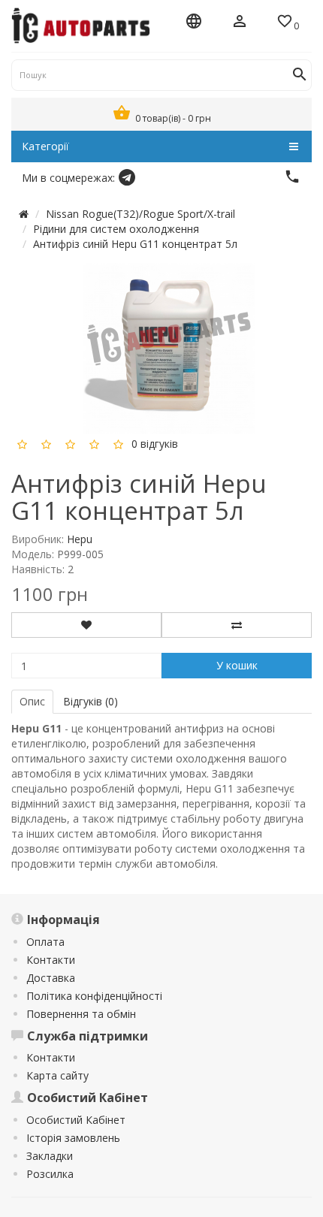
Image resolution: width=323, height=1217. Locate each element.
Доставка (50, 978)
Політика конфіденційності (94, 996)
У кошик (237, 665)
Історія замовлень (73, 1138)
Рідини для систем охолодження (116, 229)
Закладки (49, 1156)
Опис (32, 701)
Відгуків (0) (90, 701)
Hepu (79, 539)
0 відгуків (154, 443)
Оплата (45, 942)
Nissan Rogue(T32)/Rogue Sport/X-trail (140, 214)
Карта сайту (57, 1075)
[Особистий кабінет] (240, 22)
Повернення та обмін (81, 1014)
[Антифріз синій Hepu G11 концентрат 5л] (169, 347)
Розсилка (50, 1174)
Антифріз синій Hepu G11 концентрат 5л (135, 244)
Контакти (50, 960)
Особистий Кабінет (75, 1120)
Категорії (45, 146)
